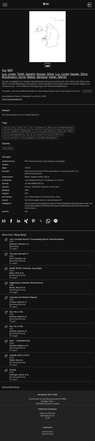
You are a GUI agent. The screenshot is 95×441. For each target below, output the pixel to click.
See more (87, 91)
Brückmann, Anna (13, 76)
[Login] (89, 7)
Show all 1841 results (10, 387)
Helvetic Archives (47, 413)
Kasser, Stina (45, 74)
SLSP (47, 418)
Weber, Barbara (37, 76)
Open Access (47, 434)
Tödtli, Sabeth (26, 74)
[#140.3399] (47, 36)
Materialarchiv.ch (47, 415)
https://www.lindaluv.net (12, 99)
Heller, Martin (58, 76)
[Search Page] (47, 4)
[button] (5, 5)
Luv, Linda (8, 74)
